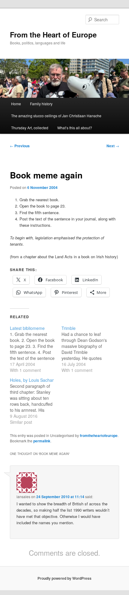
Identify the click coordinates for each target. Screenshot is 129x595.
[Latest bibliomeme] (36, 349)
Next (112, 145)
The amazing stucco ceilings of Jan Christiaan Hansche (56, 115)
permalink (41, 441)
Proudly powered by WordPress (65, 578)
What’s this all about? (74, 127)
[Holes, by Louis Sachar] (36, 401)
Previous (20, 145)
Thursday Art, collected (29, 127)
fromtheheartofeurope (99, 435)
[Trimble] (87, 349)
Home (16, 103)
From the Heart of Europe (53, 34)
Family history (41, 103)
